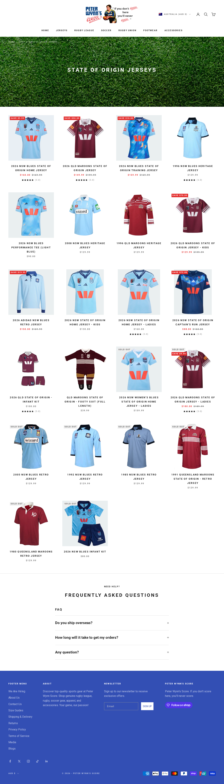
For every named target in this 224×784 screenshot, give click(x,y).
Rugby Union (127, 30)
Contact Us (15, 704)
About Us (14, 697)
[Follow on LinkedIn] (46, 761)
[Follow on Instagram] (28, 761)
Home (45, 30)
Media (12, 742)
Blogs (12, 748)
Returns (13, 723)
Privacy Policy (17, 729)
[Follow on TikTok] (37, 761)
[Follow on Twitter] (19, 761)
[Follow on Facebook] (10, 761)
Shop (22, 42)
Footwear (150, 30)
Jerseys (61, 30)
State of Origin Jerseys (43, 42)
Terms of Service (18, 736)
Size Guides (15, 710)
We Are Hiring (16, 691)
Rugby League (84, 30)
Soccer (106, 30)
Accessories (173, 30)
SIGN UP (147, 706)
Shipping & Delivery (20, 716)
